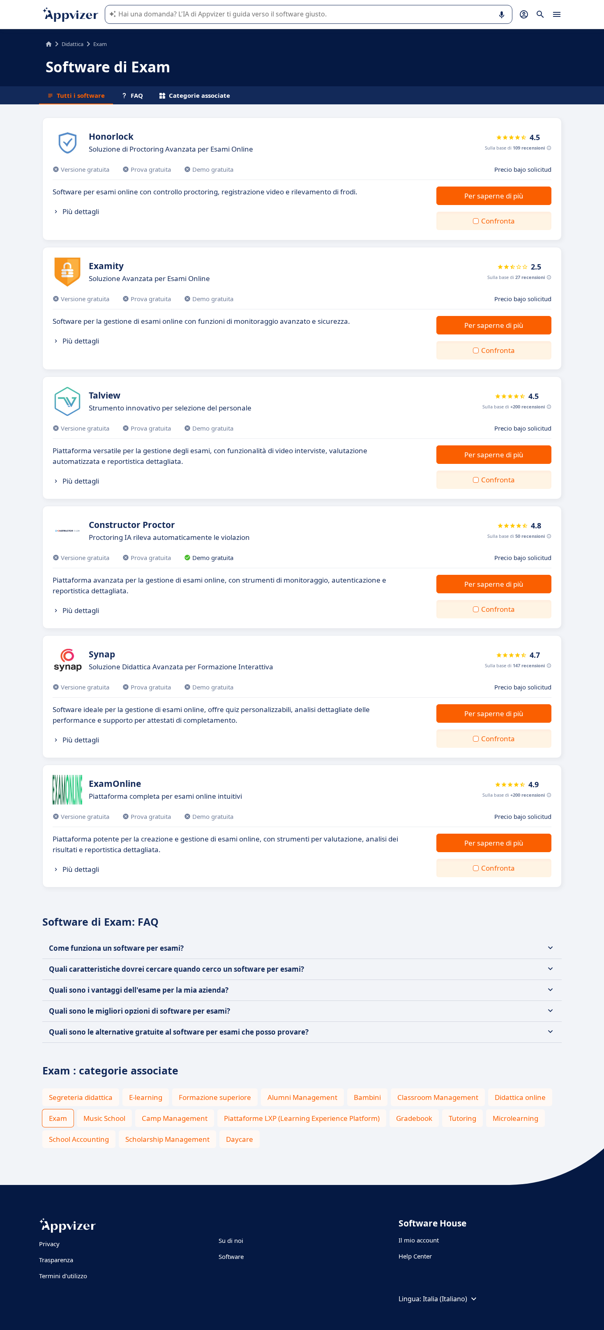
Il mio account (419, 1240)
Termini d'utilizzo (63, 1276)
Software (231, 1256)
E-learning (145, 1097)
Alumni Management (302, 1097)
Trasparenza (56, 1260)
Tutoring (462, 1118)
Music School (104, 1118)
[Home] (49, 44)
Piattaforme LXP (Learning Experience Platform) (302, 1118)
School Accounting (79, 1139)
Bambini (367, 1097)
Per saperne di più (493, 196)
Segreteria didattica (81, 1097)
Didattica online (520, 1097)
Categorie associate (199, 95)
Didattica (72, 44)
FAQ (137, 95)
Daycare (239, 1139)
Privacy (49, 1244)
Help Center (415, 1256)
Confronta (498, 221)
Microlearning (515, 1118)
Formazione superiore (215, 1097)
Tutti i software (81, 95)
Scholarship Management (167, 1139)
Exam (58, 1118)
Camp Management (174, 1118)
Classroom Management (437, 1097)
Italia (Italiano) (445, 1298)
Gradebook (414, 1118)
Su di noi (231, 1240)
